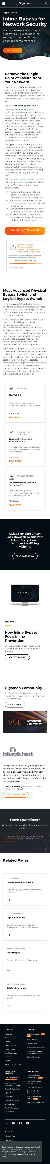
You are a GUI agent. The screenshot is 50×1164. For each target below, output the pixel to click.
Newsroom (9, 1057)
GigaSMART (9, 1096)
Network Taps (10, 1104)
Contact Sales (32, 1040)
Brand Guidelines (11, 1038)
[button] (46, 3)
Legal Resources (11, 1053)
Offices (7, 1061)
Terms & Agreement (14, 839)
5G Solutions (9, 1112)
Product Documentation (36, 1047)
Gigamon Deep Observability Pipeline (27, 179)
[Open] (3, 3)
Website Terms (10, 1132)
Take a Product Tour (12, 1077)
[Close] (39, 1143)
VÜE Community (33, 1034)
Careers (7, 1042)
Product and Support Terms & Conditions (34, 1052)
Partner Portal (32, 1044)
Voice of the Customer (13, 1064)
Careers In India (10, 1045)
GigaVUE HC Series (12, 1100)
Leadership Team (11, 1049)
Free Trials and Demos (35, 1087)
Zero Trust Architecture (35, 1102)
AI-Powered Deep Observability (33, 1076)
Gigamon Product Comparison (33, 1092)
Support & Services (34, 1057)
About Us (8, 1034)
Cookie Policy (10, 1140)
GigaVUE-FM (9, 1093)
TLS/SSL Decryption (12, 1108)
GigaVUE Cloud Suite (12, 1089)
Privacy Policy (10, 1136)
